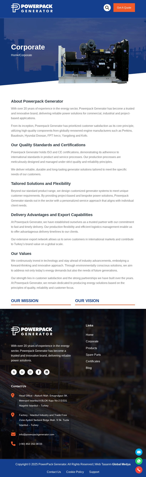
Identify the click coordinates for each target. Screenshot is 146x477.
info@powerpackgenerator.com (36, 434)
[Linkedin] (46, 372)
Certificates (93, 361)
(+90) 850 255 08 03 (30, 443)
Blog (89, 367)
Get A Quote (124, 7)
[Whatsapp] (22, 372)
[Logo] (32, 7)
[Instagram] (30, 372)
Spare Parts (93, 354)
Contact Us (54, 471)
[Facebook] (38, 372)
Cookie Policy (75, 471)
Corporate (25, 55)
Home (15, 55)
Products (91, 348)
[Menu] (107, 7)
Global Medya (121, 464)
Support (94, 471)
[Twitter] (14, 372)
